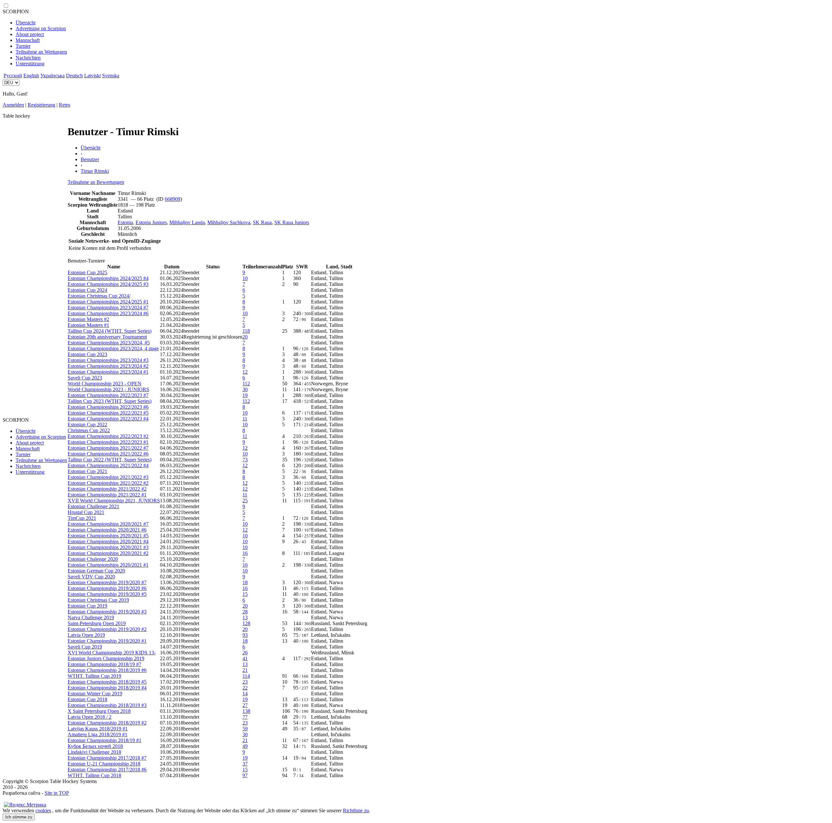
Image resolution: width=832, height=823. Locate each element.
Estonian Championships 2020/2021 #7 (108, 524)
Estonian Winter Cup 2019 (95, 693)
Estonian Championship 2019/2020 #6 (107, 588)
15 (245, 594)
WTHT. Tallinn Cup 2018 (94, 775)
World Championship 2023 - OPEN (104, 383)
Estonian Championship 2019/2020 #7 (107, 582)
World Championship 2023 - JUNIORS (108, 389)
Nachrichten (28, 57)
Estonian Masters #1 (88, 325)
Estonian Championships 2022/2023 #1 (108, 442)
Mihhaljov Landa (187, 222)
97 (245, 775)
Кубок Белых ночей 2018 (95, 746)
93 (245, 635)
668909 (172, 199)
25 (245, 500)
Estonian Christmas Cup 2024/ (99, 296)
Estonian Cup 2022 (87, 424)
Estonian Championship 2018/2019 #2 (107, 723)
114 (246, 676)
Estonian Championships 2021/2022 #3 (108, 477)
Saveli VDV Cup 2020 (91, 576)
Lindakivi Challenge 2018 (94, 752)
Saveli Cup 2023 (85, 377)
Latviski (92, 75)
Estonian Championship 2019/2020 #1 (107, 641)
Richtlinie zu (356, 810)
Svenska (110, 75)
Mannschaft (28, 40)
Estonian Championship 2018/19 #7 (104, 664)
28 (245, 611)
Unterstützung (30, 63)
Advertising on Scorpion (41, 28)
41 (245, 658)
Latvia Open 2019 (86, 635)
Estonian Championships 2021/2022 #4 (108, 465)
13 (245, 617)
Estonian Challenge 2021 (93, 506)
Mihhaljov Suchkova (228, 222)
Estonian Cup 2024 (87, 290)
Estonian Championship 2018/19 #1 (104, 740)
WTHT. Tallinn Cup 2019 (94, 676)
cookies (43, 810)
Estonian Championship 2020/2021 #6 (107, 530)
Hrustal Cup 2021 (86, 512)
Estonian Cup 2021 (87, 471)
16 (245, 553)
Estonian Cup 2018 (87, 699)
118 (246, 331)
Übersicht (25, 22)
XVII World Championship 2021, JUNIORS (114, 500)
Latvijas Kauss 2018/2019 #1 (98, 728)
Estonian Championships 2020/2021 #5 (108, 535)
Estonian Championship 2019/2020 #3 (107, 611)
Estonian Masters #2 (88, 319)
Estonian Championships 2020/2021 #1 (108, 565)
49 (245, 746)
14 (245, 693)
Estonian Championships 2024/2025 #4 (108, 278)
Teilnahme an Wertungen (41, 52)
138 (246, 711)
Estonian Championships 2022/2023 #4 (108, 418)
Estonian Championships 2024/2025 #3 (108, 284)
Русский (13, 75)
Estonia (125, 222)
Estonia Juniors (151, 222)
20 (245, 337)
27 (245, 705)
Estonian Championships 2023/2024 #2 (108, 366)
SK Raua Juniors (291, 222)
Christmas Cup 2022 (89, 430)
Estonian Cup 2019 (87, 606)
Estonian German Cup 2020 (96, 570)
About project (30, 34)
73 (245, 459)
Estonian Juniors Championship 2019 (106, 658)
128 (246, 623)
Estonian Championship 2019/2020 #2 (107, 629)
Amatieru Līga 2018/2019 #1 (97, 734)
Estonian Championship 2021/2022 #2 (107, 489)
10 (245, 278)
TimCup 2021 (82, 518)
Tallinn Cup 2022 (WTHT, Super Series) (109, 459)
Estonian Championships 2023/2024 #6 (108, 313)
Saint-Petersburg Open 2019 (97, 623)
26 (245, 652)
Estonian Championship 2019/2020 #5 (107, 594)
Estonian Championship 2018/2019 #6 (107, 670)
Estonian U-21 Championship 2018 (104, 763)
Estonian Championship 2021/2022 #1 (107, 494)
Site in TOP (57, 793)
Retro (64, 105)
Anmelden (13, 105)
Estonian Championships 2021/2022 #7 (108, 448)
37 (245, 763)
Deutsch (74, 75)
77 (245, 717)
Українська (52, 75)
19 (245, 395)
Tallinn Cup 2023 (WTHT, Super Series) (109, 401)
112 (246, 383)
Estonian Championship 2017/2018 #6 (107, 769)
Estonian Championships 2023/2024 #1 (108, 372)
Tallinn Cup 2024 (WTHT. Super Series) (109, 331)
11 (244, 418)
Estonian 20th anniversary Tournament (107, 337)
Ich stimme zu (18, 817)
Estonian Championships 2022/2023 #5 (108, 413)
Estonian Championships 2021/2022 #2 (108, 483)
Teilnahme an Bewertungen (96, 182)
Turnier (23, 46)
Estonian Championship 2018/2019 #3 (107, 705)
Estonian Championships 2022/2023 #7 (108, 395)
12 (245, 372)
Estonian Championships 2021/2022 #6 (108, 454)
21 (245, 670)
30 (245, 389)
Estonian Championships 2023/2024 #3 (108, 360)
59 (245, 728)
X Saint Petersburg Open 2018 (99, 711)
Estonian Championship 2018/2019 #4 (107, 687)
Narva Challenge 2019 (91, 617)
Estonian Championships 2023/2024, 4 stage (113, 348)
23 (245, 682)
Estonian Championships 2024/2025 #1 (108, 301)
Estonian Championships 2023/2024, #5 (109, 342)
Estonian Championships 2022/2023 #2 (108, 436)
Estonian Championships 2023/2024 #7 (108, 307)
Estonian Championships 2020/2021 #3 (108, 547)
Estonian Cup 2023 (87, 354)
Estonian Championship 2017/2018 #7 (107, 758)
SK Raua (262, 222)
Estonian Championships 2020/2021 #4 (108, 541)
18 (245, 582)
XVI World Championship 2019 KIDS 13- (112, 652)
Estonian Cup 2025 (87, 272)
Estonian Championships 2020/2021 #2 (108, 553)
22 (245, 687)
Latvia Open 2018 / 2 (89, 717)
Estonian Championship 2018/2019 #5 (107, 682)
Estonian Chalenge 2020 (93, 559)
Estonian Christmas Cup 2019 (98, 600)
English (31, 75)
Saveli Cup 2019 (85, 646)
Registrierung (41, 105)
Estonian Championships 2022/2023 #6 (108, 407)
